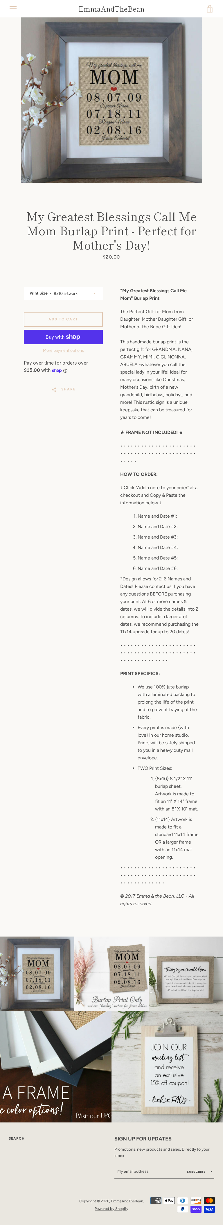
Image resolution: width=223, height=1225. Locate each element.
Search (17, 1138)
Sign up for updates (143, 1139)
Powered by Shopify (111, 1208)
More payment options (63, 350)
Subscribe (197, 1172)
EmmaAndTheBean (111, 9)
